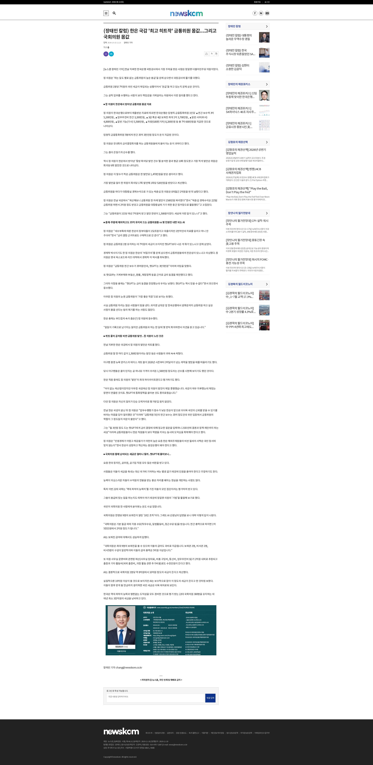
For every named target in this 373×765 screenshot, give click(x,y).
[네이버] (261, 13)
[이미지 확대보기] (212, 608)
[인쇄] (206, 53)
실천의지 (170, 733)
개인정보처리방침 (217, 733)
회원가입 (257, 2)
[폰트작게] (211, 53)
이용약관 (205, 733)
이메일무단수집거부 (262, 733)
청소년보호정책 (232, 733)
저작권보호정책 (246, 733)
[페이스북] (255, 13)
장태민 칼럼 (234, 26)
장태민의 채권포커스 (239, 84)
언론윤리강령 (160, 733)
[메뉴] (106, 13)
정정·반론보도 (181, 733)
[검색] (114, 13)
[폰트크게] (216, 53)
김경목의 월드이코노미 (240, 284)
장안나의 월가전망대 (239, 213)
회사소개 (149, 733)
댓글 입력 (210, 698)
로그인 (267, 2)
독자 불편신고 (194, 733)
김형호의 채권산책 (238, 142)
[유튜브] (267, 13)
